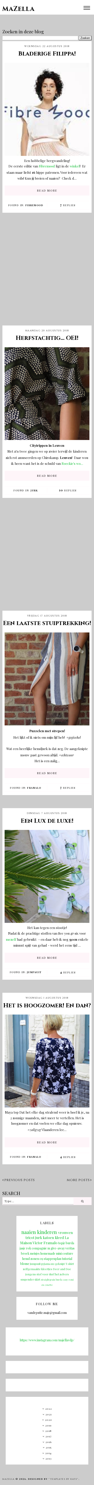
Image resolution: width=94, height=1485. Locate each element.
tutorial (67, 1259)
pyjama (45, 1264)
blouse (24, 1264)
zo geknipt (58, 1264)
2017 (48, 1436)
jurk (34, 490)
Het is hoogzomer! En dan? (47, 1006)
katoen (48, 1237)
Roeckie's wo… (72, 463)
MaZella (18, 9)
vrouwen (65, 1232)
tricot (29, 1237)
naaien (28, 1232)
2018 (48, 1431)
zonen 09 (36, 1259)
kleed (59, 1237)
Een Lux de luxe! (47, 821)
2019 (48, 1425)
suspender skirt (30, 1279)
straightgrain (48, 1279)
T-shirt (69, 1264)
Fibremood (47, 166)
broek (25, 1253)
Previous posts (19, 1180)
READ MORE (47, 190)
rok (28, 1248)
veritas (70, 1248)
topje (61, 1243)
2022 (48, 1408)
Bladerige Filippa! (47, 54)
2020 (48, 1419)
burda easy (62, 1279)
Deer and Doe (62, 1269)
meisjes (35, 1253)
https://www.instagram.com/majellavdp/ (47, 1340)
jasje (22, 1248)
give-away (58, 1248)
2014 (48, 1453)
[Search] (82, 1201)
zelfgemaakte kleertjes (37, 1269)
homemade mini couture (56, 1253)
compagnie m (41, 1248)
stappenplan (52, 1259)
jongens (30, 1274)
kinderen (47, 1232)
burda (70, 1243)
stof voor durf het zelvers (53, 1274)
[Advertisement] (47, 272)
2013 (48, 1458)
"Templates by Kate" (63, 1479)
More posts (78, 1180)
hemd (26, 1259)
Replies (68, 205)
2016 (48, 1442)
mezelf (11, 939)
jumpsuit (34, 972)
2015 (48, 1447)
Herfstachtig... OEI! (47, 338)
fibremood (34, 205)
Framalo (34, 787)
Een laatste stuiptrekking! (47, 623)
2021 (48, 1414)
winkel (75, 166)
